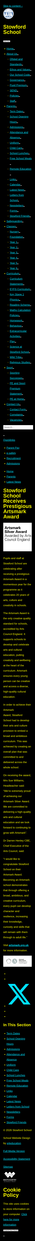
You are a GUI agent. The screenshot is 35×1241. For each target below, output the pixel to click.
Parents (11, 476)
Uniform (11, 1064)
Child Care (13, 1070)
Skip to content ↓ (13, 5)
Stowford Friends (16, 1122)
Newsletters (13, 1111)
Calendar (12, 1096)
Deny (11, 1230)
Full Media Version (14, 1151)
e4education (14, 1143)
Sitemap (8, 1166)
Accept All (6, 1230)
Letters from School (18, 1106)
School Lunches (16, 1075)
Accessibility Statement (16, 1158)
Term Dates (13, 1033)
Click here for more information (15, 1219)
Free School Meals (17, 1080)
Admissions (13, 1049)
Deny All (16, 1230)
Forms (10, 1117)
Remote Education (17, 1085)
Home (10, 471)
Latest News (14, 481)
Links (10, 1090)
